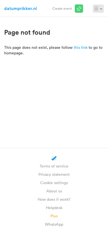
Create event (62, 8)
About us (54, 191)
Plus (54, 215)
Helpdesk (54, 207)
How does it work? (54, 199)
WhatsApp (54, 224)
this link (81, 47)
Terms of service (54, 166)
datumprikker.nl (20, 8)
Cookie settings (54, 182)
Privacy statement (54, 174)
